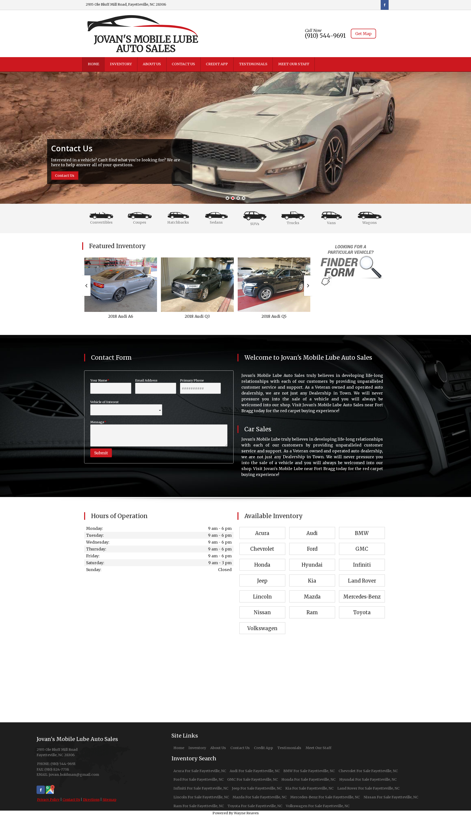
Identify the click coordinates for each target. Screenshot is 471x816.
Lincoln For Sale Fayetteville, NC (201, 797)
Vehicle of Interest (104, 402)
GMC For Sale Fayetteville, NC (252, 779)
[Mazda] (312, 590)
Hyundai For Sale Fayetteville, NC (368, 779)
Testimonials (289, 748)
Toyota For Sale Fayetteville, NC (254, 806)
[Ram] (312, 606)
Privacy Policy (48, 800)
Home (178, 748)
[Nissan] (262, 606)
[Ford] (312, 543)
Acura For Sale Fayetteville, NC (199, 771)
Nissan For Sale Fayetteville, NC (391, 797)
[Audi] (312, 527)
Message (97, 422)
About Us (218, 748)
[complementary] (456, 801)
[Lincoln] (262, 590)
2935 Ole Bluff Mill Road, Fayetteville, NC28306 (126, 4)
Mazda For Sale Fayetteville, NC (260, 797)
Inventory (197, 748)
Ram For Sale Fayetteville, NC (198, 806)
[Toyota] (362, 606)
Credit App (263, 748)
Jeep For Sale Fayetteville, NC (257, 788)
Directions (91, 800)
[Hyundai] (312, 559)
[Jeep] (262, 575)
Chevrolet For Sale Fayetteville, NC (368, 771)
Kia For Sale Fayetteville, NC (309, 788)
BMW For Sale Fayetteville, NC (309, 771)
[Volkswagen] (262, 622)
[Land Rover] (362, 575)
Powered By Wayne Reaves (235, 813)
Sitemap (109, 800)
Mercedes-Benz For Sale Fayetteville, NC (325, 797)
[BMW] (362, 527)
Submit (101, 452)
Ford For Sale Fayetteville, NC (198, 779)
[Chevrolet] (262, 543)
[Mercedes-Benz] (362, 590)
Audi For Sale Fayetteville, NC (255, 771)
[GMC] (362, 543)
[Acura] (262, 527)
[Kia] (312, 575)
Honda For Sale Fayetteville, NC (308, 779)
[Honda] (262, 559)
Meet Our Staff (318, 748)
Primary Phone (192, 380)
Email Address (146, 380)
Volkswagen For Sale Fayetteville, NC (318, 806)
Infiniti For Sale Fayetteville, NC (200, 788)
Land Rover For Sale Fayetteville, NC (368, 788)
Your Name (98, 380)
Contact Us (71, 800)
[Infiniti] (362, 559)
